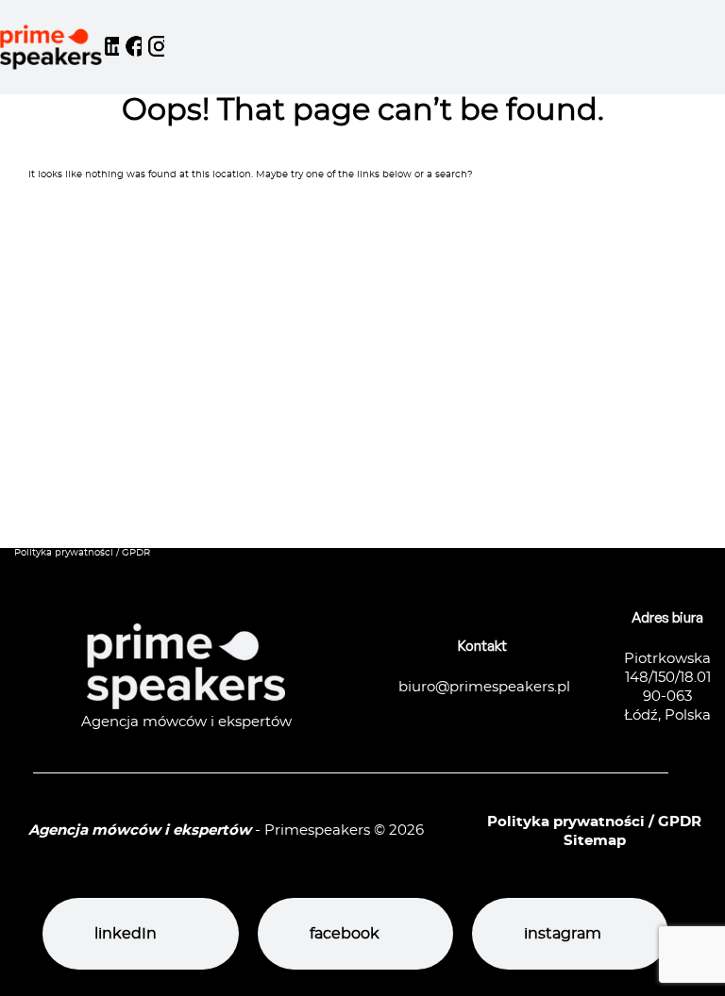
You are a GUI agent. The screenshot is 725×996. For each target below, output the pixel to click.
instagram (562, 933)
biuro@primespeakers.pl (484, 687)
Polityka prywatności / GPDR (82, 552)
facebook (344, 933)
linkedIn (125, 933)
